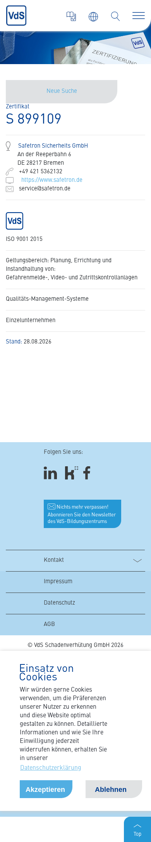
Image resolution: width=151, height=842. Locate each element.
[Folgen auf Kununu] (71, 473)
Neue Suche (61, 91)
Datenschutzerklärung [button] (50, 768)
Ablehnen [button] (111, 789)
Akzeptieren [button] (45, 789)
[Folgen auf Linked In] (51, 473)
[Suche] (115, 16)
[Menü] (138, 15)
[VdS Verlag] (71, 16)
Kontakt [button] (54, 560)
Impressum (58, 582)
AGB (49, 625)
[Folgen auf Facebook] (89, 473)
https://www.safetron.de (51, 180)
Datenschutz (59, 603)
